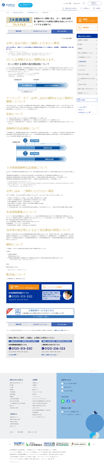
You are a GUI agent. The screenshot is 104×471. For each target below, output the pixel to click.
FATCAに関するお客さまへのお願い (56, 454)
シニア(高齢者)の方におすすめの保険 (86, 79)
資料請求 (86, 27)
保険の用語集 (20, 432)
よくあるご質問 (67, 3)
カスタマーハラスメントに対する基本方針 (39, 454)
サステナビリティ (36, 407)
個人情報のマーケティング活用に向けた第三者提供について (39, 449)
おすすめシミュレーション (40, 31)
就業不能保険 (12, 394)
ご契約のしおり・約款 (58, 330)
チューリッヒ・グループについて (39, 398)
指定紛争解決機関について (23, 454)
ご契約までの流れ (82, 84)
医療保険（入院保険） (83, 40)
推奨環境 (26, 458)
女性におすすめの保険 (83, 74)
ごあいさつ (35, 387)
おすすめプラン (82, 65)
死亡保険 (80, 44)
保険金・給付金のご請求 (15, 419)
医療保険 (11, 389)
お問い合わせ (77, 3)
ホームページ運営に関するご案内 (44, 452)
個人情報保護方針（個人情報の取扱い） (18, 449)
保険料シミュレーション (89, 20)
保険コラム (12, 405)
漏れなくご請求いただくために (48, 354)
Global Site (50, 458)
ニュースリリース (36, 396)
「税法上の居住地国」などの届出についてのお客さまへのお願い (23, 456)
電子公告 (34, 394)
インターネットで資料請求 (54, 287)
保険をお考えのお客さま (18, 12)
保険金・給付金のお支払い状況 (39, 405)
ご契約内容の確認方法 (14, 423)
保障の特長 (18, 31)
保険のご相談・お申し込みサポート (86, 88)
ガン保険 (11, 387)
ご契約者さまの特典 (14, 407)
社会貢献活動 (35, 412)
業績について (35, 389)
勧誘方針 (55, 449)
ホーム (7, 12)
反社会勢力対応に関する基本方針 (59, 452)
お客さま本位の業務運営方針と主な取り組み (42, 401)
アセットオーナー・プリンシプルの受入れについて (47, 456)
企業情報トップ (36, 382)
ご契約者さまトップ (14, 417)
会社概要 (34, 385)
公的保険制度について (83, 112)
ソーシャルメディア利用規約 (16, 452)
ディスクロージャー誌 (37, 391)
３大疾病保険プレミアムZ (32, 12)
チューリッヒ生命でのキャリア (39, 417)
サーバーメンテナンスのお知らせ (16, 458)
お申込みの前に (82, 61)
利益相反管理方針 (13, 454)
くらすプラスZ (81, 70)
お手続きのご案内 (13, 421)
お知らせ (11, 432)
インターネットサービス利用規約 (29, 452)
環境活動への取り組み (37, 414)
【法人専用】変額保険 (14, 398)
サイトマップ (44, 458)
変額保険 (80, 48)
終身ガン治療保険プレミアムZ (85, 53)
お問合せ (80, 109)
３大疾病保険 (12, 391)
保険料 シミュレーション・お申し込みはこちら (25, 287)
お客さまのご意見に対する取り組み (40, 403)
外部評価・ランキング (83, 93)
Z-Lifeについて (13, 426)
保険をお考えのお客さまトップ (16, 382)
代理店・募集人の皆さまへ (34, 458)
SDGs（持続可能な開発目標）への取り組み (41, 410)
